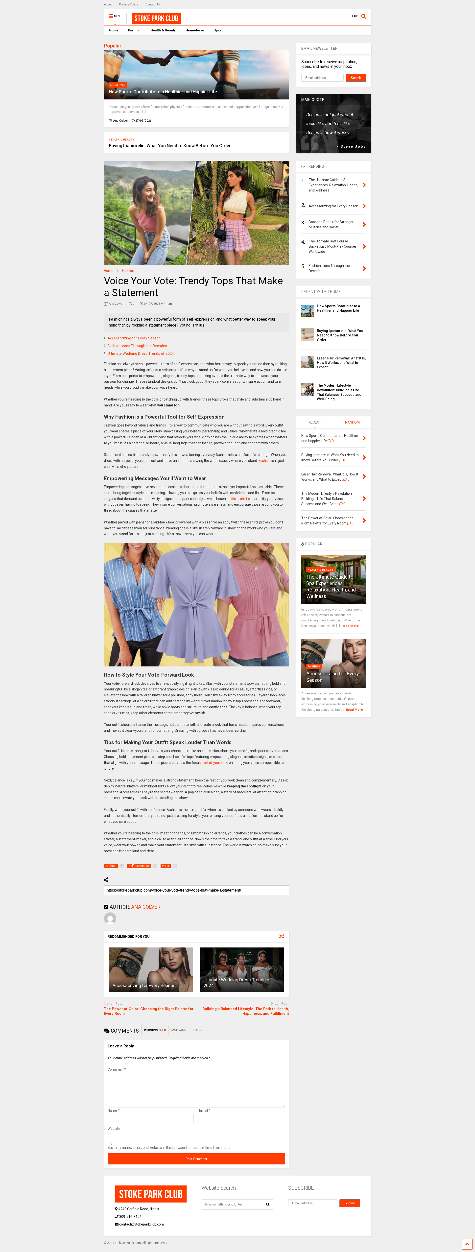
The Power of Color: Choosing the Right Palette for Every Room (148, 1011)
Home (113, 30)
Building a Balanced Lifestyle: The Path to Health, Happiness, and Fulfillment (245, 1011)
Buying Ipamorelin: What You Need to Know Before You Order (170, 145)
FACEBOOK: (179, 1030)
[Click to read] (151, 969)
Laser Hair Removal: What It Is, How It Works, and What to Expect (341, 362)
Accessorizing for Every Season (134, 338)
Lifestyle (117, 85)
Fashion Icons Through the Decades (137, 346)
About (108, 4)
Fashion (134, 30)
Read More (350, 626)
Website (114, 1129)
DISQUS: (197, 1030)
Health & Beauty (163, 30)
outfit (233, 816)
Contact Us (153, 4)
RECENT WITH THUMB (321, 292)
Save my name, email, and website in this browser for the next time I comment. (169, 1148)
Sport (218, 30)
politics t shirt (237, 499)
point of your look (213, 763)
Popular (112, 46)
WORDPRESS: (155, 1030)
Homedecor (195, 30)
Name (113, 1110)
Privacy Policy (128, 4)
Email (204, 1110)
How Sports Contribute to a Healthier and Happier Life (163, 91)
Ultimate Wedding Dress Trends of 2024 (141, 353)
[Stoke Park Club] (153, 21)
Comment (117, 1069)
